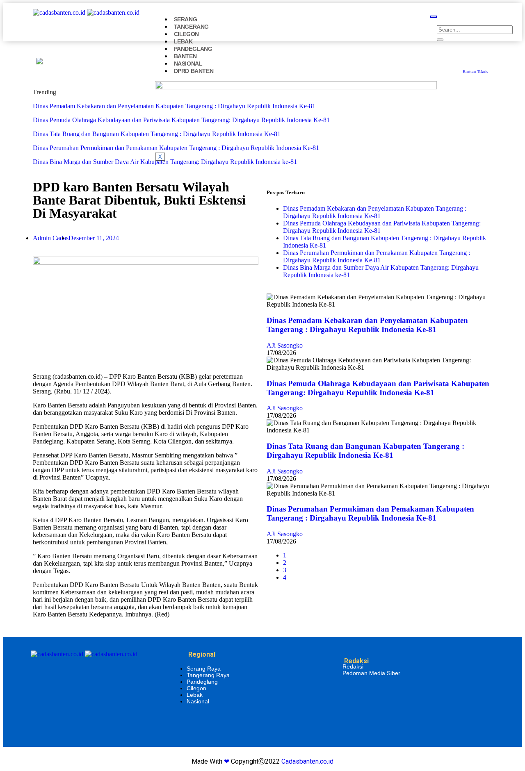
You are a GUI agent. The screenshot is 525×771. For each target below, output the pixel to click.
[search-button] (440, 40)
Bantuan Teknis (475, 71)
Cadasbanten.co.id (307, 761)
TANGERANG (191, 26)
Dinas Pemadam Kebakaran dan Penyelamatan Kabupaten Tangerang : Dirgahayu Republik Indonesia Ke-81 (174, 105)
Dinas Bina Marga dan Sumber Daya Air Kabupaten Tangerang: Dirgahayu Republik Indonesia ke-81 (165, 161)
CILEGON (186, 34)
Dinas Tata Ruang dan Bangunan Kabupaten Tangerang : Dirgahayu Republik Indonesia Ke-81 (157, 133)
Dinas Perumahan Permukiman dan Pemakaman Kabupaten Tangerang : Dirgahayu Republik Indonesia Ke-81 (176, 147)
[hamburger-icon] (433, 17)
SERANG (185, 19)
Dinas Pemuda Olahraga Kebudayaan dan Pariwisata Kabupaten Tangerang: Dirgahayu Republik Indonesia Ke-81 (181, 119)
